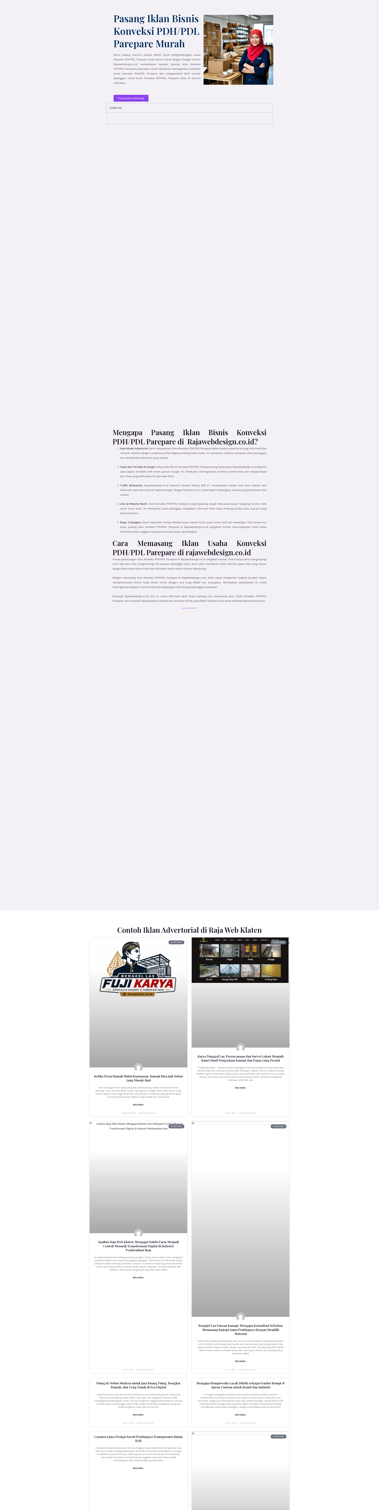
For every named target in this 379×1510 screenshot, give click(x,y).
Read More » (138, 1104)
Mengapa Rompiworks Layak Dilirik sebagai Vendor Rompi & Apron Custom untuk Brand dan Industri (240, 1385)
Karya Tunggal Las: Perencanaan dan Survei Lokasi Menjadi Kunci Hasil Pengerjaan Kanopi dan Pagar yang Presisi (241, 1058)
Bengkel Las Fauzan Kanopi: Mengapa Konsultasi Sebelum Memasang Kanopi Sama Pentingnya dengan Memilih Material (241, 1329)
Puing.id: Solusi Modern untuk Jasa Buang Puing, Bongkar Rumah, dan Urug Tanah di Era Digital (138, 1385)
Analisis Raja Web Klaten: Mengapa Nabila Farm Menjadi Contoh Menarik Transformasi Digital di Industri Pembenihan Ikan (138, 1246)
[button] (268, 108)
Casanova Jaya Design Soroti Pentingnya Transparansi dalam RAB (138, 1438)
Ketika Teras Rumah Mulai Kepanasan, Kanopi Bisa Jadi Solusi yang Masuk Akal (138, 1078)
